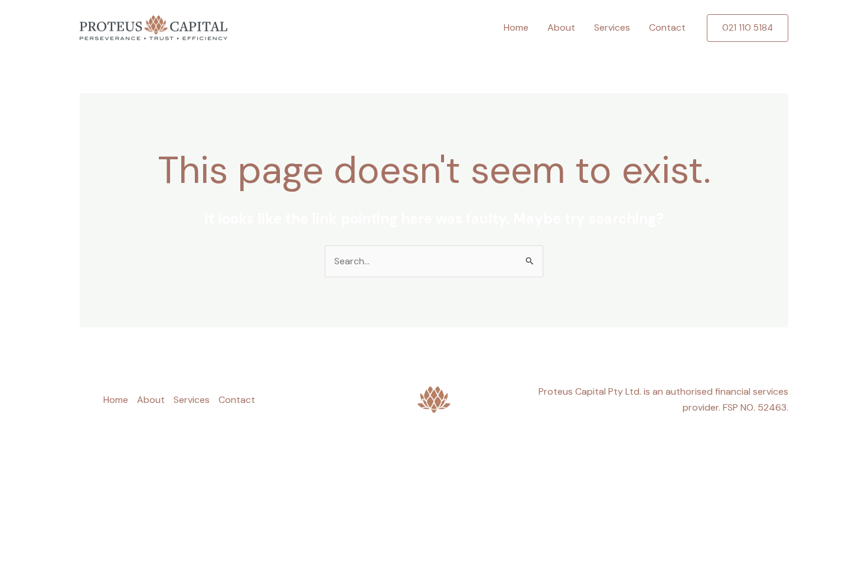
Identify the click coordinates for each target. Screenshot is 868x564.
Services (612, 27)
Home (516, 27)
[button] (747, 28)
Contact (667, 27)
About (561, 27)
